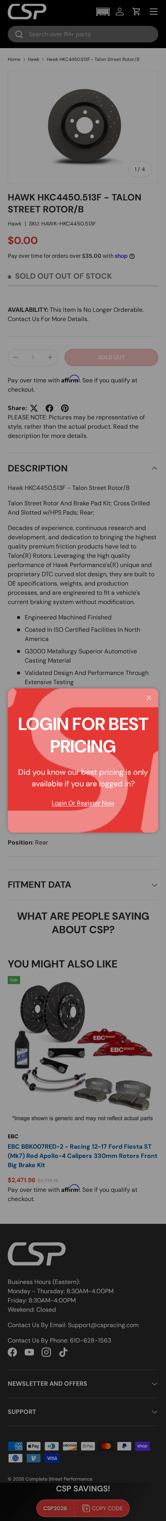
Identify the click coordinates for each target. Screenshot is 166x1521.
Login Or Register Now (83, 803)
